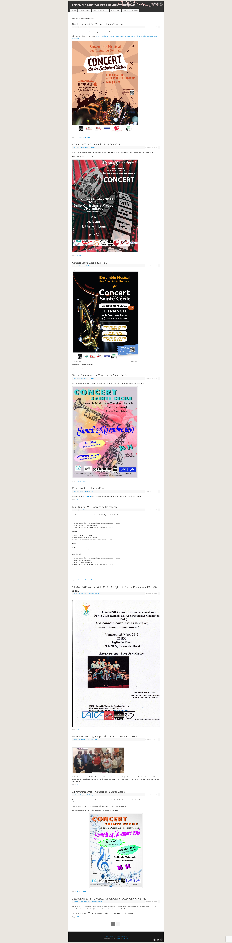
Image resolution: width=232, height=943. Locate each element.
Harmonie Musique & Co (100, 10)
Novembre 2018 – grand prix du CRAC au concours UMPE (104, 736)
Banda (77, 580)
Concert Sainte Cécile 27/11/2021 (90, 262)
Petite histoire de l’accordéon (88, 488)
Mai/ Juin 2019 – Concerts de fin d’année (94, 507)
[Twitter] (157, 4)
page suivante (86, 496)
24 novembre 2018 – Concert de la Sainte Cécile (98, 791)
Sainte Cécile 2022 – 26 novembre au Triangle (97, 24)
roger (75, 593)
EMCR (80, 137)
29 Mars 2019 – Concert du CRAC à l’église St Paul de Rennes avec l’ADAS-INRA (114, 588)
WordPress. (126, 938)
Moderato (135, 10)
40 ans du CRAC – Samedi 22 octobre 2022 (96, 144)
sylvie (75, 266)
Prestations (96, 593)
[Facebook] (154, 4)
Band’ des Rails (115, 10)
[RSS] (161, 4)
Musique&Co (86, 137)
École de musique (85, 10)
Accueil (74, 10)
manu (76, 27)
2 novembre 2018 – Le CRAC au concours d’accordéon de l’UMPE (109, 898)
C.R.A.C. (126, 10)
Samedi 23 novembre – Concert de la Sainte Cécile (99, 375)
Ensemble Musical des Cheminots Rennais (103, 5)
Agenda (93, 27)
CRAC (77, 137)
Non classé (90, 491)
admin (76, 795)
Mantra (119, 938)
